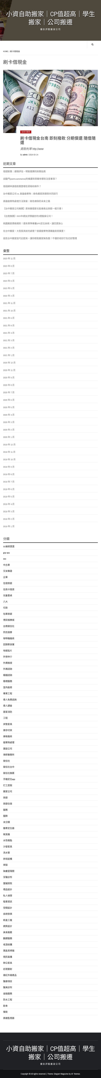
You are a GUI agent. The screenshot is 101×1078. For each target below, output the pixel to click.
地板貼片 (7, 650)
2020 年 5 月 (8, 407)
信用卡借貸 (26, 132)
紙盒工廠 (7, 920)
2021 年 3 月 (8, 340)
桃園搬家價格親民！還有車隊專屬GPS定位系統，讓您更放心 (33, 223)
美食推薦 (7, 932)
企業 (5, 577)
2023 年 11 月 (9, 258)
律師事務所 (8, 754)
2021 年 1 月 (8, 355)
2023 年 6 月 (8, 280)
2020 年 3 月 (8, 422)
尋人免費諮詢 (10, 699)
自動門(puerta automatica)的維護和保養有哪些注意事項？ (30, 178)
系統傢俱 (7, 913)
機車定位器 (8, 828)
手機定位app (9, 779)
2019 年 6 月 (8, 489)
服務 (5, 809)
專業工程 (7, 693)
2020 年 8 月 (8, 385)
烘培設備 (7, 858)
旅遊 (5, 797)
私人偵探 (7, 895)
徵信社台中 (8, 766)
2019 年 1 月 (8, 526)
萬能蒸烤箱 (8, 950)
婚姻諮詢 (7, 675)
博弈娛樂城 (8, 619)
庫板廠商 (7, 736)
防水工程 (7, 999)
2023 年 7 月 (8, 273)
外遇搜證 (7, 662)
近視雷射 (7, 969)
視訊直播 (7, 956)
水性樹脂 (7, 840)
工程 (5, 717)
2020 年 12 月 (9, 362)
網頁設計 (7, 926)
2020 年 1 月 (8, 437)
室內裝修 (7, 687)
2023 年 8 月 (8, 265)
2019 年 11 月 (9, 451)
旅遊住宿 (7, 803)
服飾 (5, 815)
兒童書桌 (7, 595)
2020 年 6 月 (8, 399)
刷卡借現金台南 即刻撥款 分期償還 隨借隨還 (58, 140)
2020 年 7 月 (8, 392)
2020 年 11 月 (9, 370)
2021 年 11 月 (9, 303)
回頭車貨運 (8, 644)
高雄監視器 (8, 1018)
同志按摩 (7, 632)
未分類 (6, 822)
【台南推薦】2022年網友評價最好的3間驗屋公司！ (28, 216)
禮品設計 (7, 889)
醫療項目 (7, 981)
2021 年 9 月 (8, 317)
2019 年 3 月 (8, 511)
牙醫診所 (7, 877)
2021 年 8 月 (8, 325)
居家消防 (7, 711)
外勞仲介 (7, 656)
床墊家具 (7, 724)
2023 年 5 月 (8, 288)
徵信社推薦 (8, 773)
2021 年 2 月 (8, 347)
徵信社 (6, 760)
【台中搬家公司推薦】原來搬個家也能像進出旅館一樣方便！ (33, 208)
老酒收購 (7, 944)
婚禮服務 (7, 681)
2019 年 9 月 (8, 466)
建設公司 (7, 748)
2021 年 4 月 (8, 332)
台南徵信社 (8, 626)
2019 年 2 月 (8, 518)
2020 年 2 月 (8, 429)
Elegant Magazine (61, 1073)
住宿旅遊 (7, 583)
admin (25, 154)
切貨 (5, 607)
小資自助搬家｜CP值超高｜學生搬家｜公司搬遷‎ (50, 18)
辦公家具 (7, 962)
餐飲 (5, 1011)
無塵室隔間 (8, 871)
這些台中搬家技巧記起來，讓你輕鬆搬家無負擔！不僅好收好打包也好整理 (40, 238)
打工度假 (7, 785)
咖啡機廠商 (8, 638)
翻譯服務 (7, 938)
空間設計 (7, 907)
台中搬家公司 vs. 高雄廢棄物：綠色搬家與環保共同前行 (30, 193)
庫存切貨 (7, 730)
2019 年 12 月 (9, 444)
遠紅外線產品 (10, 975)
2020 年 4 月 (8, 414)
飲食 (5, 1005)
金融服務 (7, 993)
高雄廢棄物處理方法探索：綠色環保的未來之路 (26, 201)
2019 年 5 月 (8, 496)
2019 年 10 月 (9, 459)
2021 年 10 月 (9, 310)
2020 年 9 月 (8, 377)
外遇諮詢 (7, 668)
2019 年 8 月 (8, 474)
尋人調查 (7, 705)
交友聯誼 (7, 570)
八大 (5, 601)
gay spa (6, 552)
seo (4, 558)
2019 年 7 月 (8, 481)
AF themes (75, 1073)
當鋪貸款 (7, 883)
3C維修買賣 (8, 546)
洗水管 (6, 852)
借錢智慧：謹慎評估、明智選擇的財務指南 (24, 171)
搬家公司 (7, 791)
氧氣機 (6, 834)
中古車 (6, 564)
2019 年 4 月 (8, 504)
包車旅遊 (7, 613)
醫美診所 (7, 987)
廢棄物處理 (8, 742)
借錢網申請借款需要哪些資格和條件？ (22, 186)
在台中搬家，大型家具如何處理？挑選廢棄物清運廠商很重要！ (34, 230)
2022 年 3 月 (8, 295)
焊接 (5, 864)
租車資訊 (7, 901)
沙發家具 (7, 846)
